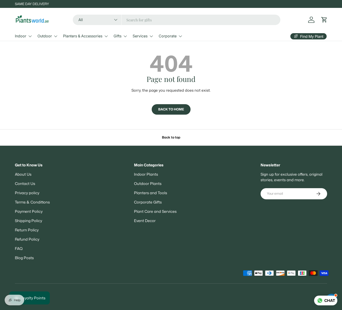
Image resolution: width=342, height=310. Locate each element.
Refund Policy (27, 239)
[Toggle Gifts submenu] (125, 36)
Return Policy (27, 229)
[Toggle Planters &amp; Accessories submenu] (106, 36)
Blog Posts (24, 257)
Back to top (171, 137)
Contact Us (25, 183)
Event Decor (145, 220)
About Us (23, 174)
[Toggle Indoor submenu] (30, 36)
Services (140, 36)
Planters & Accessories (82, 36)
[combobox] (177, 20)
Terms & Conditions (32, 202)
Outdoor (44, 36)
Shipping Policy (28, 220)
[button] (324, 20)
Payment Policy (29, 211)
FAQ (19, 248)
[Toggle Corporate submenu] (180, 36)
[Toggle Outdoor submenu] (55, 36)
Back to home (171, 109)
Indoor (20, 36)
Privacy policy (27, 192)
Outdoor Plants (147, 183)
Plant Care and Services (155, 211)
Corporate (168, 36)
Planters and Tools (150, 192)
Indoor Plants (146, 174)
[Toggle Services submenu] (151, 36)
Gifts (117, 36)
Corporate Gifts (148, 202)
